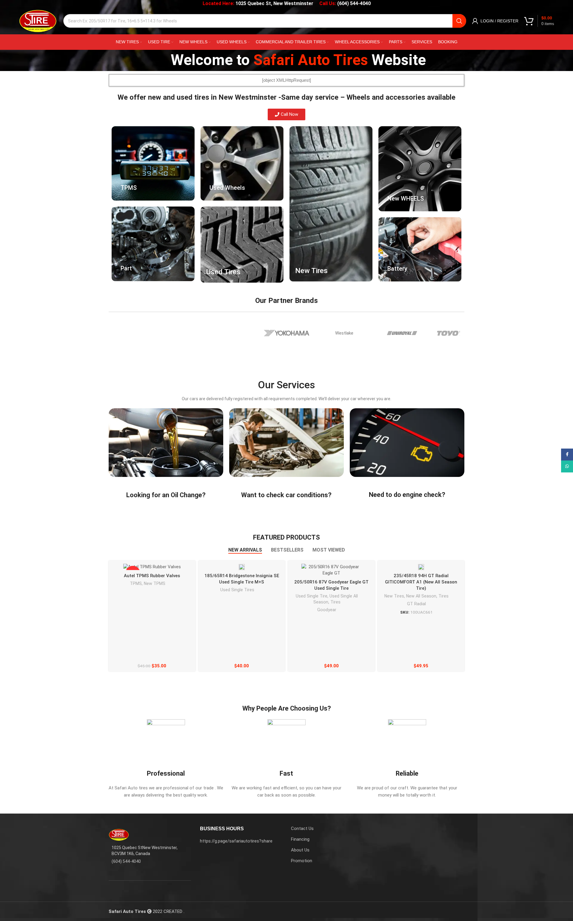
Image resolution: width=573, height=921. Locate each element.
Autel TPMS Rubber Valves (152, 575)
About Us (300, 850)
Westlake (344, 333)
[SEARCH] (459, 21)
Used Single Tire (311, 596)
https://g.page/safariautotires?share (236, 841)
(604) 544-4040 (354, 3)
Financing (300, 839)
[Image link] (119, 834)
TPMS (136, 583)
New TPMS (154, 583)
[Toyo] (460, 333)
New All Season (421, 596)
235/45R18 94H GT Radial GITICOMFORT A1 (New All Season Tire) (421, 582)
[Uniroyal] (402, 333)
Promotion (301, 860)
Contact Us (302, 828)
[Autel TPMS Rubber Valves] (152, 567)
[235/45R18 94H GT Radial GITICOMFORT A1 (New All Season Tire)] (421, 567)
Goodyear (326, 609)
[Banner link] (153, 163)
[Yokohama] (286, 333)
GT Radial (416, 603)
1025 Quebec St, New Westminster (274, 3)
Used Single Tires (237, 589)
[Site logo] (38, 20)
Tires (335, 602)
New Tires (394, 596)
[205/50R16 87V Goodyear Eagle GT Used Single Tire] (331, 570)
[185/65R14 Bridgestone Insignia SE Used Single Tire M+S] (242, 567)
